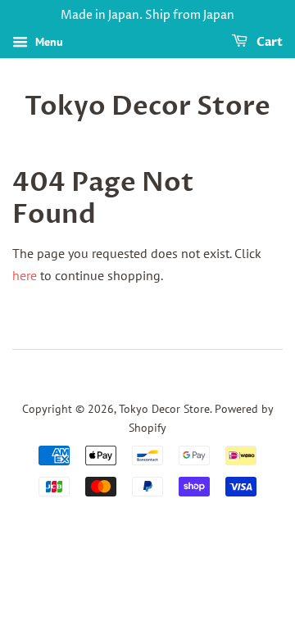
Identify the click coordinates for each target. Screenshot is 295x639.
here (24, 275)
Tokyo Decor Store (147, 106)
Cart (268, 42)
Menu (47, 41)
